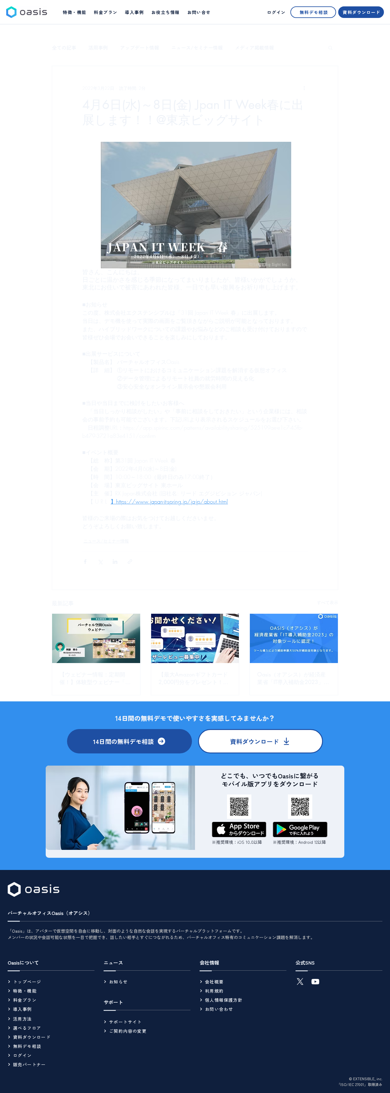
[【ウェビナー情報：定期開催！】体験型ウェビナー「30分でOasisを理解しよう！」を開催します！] (96, 638)
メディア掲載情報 (254, 47)
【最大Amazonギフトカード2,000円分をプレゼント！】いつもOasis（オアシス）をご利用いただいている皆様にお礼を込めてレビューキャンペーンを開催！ (194, 678)
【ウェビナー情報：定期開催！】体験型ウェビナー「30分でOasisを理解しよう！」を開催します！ (95, 678)
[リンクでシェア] (130, 561)
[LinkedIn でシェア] (115, 561)
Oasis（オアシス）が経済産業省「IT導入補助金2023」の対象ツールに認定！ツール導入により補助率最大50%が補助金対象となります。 (293, 678)
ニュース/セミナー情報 (197, 47)
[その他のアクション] (304, 88)
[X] (300, 981)
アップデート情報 (139, 47)
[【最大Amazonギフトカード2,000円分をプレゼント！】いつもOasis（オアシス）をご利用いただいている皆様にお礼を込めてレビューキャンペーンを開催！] (195, 638)
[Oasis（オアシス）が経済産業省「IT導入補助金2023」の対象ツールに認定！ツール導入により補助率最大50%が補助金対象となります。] (294, 638)
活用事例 (98, 47)
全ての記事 (64, 47)
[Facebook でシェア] (85, 561)
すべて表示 (327, 602)
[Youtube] (315, 981)
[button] (165, 12)
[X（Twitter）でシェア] (100, 561)
